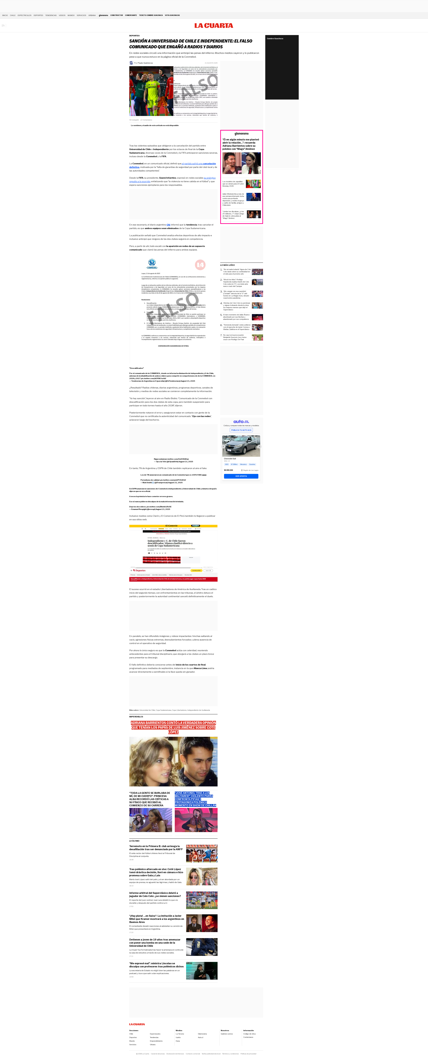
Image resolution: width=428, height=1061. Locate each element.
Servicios (81, 15)
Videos (62, 15)
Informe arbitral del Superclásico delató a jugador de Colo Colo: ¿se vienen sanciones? (155, 894)
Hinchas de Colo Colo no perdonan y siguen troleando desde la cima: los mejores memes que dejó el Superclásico (236, 306)
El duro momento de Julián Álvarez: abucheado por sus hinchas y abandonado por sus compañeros (236, 317)
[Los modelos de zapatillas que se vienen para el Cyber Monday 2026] (253, 184)
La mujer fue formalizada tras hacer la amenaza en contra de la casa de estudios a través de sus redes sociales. (156, 951)
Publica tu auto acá (241, 430)
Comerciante (131, 15)
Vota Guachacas (172, 15)
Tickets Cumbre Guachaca (151, 15)
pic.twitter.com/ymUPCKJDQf (173, 480)
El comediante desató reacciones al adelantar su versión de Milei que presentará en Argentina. (156, 927)
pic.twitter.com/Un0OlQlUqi (177, 459)
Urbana (92, 15)
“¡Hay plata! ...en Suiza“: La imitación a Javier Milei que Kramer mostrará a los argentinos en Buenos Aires (156, 919)
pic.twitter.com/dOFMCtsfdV (153, 378)
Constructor (116, 15)
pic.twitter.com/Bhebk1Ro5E (159, 506)
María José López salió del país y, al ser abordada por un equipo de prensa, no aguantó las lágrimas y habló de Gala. (155, 881)
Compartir (135, 120)
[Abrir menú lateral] (4, 25)
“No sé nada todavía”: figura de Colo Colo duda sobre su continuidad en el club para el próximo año (237, 271)
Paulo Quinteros (145, 62)
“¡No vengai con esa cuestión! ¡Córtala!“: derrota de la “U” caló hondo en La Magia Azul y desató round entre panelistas (236, 294)
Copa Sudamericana (163, 710)
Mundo (71, 15)
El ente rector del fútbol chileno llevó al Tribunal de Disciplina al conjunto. (152, 855)
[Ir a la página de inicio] (214, 25)
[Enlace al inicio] (242, 134)
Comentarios (147, 120)
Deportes (38, 15)
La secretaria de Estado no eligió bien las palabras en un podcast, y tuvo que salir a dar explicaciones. (154, 972)
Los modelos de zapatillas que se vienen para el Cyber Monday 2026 (233, 183)
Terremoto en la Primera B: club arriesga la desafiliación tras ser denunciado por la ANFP (156, 848)
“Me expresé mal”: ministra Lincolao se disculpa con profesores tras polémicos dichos (156, 965)
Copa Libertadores (179, 710)
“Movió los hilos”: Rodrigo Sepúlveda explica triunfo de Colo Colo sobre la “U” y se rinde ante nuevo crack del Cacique (236, 282)
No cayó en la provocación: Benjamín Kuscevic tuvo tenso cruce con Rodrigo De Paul (235, 337)
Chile (12, 15)
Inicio (5, 15)
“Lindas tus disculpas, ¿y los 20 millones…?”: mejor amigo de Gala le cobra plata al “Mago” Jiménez (233, 214)
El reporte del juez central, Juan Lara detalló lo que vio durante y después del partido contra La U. (153, 901)
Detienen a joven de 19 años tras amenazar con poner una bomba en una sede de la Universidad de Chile (154, 942)
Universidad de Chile (147, 710)
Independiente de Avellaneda (198, 710)
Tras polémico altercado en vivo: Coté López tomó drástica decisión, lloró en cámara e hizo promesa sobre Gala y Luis (156, 872)
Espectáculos (24, 15)
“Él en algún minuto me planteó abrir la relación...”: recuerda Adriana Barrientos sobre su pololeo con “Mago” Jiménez (240, 144)
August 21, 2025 (188, 381)
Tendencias (51, 15)
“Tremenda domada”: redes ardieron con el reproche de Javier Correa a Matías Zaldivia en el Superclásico (237, 327)
